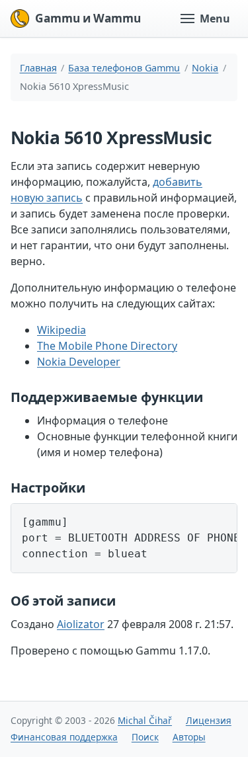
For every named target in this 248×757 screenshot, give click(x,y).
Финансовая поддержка (64, 737)
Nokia (205, 67)
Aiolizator (80, 624)
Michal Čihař (145, 720)
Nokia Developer (78, 361)
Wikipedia (61, 330)
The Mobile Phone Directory (107, 346)
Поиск (145, 737)
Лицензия (208, 720)
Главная (38, 67)
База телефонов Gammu (124, 67)
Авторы (189, 737)
